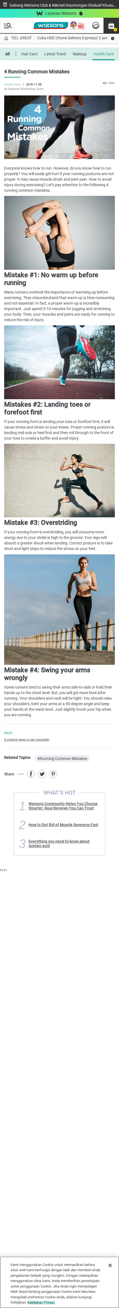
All (7, 54)
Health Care (104, 54)
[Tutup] (110, 1265)
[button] (111, 25)
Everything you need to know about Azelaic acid (59, 843)
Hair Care (29, 54)
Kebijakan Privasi (41, 1302)
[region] (59, 1282)
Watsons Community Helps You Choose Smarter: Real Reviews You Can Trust (63, 805)
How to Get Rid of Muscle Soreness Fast (63, 824)
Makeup (80, 54)
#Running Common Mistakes (62, 758)
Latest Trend (55, 54)
